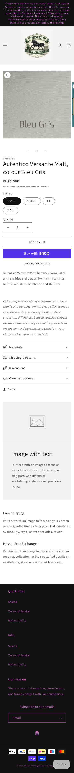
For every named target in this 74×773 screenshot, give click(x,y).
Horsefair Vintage (31, 766)
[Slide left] (27, 150)
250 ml (32, 201)
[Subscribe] (61, 718)
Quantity (8, 219)
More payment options (37, 263)
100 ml (12, 201)
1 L (49, 201)
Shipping (21, 186)
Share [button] (11, 389)
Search (12, 602)
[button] (5, 45)
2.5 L (10, 210)
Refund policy (17, 620)
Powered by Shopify (48, 766)
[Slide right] (46, 150)
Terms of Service (19, 611)
